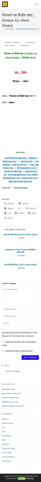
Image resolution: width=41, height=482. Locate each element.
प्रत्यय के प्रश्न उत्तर (19, 165)
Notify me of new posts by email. (19, 351)
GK (3, 427)
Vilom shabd (10, 45)
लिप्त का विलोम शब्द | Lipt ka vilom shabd (20, 265)
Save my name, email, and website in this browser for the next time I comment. (19, 334)
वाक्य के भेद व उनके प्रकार (13, 171)
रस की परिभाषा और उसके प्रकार (16, 158)
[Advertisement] (20, 128)
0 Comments (24, 45)
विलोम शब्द (32, 158)
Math (3, 440)
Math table (5, 444)
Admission (5, 419)
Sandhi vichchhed (8, 457)
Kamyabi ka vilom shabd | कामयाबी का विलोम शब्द (20, 251)
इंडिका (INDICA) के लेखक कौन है (11, 393)
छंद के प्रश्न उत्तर (26, 161)
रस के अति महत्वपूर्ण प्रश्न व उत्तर (20, 175)
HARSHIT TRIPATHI (12, 43)
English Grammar (8, 423)
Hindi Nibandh (6, 436)
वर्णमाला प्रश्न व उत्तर (10, 161)
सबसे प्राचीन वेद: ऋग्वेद (8, 389)
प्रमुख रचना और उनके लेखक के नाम (20, 181)
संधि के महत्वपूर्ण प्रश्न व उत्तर (26, 168)
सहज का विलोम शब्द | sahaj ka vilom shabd (20, 235)
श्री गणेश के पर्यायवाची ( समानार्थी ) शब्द (12, 406)
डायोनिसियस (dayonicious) (10, 402)
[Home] (2, 29)
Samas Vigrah (6, 453)
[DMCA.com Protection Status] (26, 478)
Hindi (3, 431)
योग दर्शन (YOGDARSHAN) (10, 398)
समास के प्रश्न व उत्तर (29, 178)
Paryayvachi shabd (8, 448)
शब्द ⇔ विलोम (20, 72)
